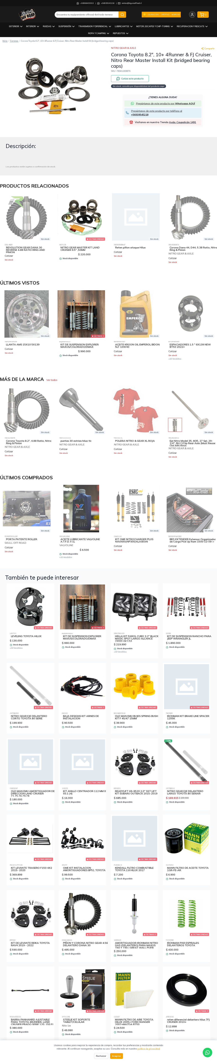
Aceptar (116, 1056)
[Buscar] (122, 14)
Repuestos (119, 33)
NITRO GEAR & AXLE (123, 47)
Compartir (209, 48)
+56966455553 (87, 3)
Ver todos (51, 380)
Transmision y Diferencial (93, 26)
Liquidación (153, 14)
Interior (31, 26)
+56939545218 (107, 3)
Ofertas (165, 14)
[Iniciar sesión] (192, 14)
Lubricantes (122, 26)
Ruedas (47, 26)
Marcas (176, 14)
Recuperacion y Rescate (190, 26)
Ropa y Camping (97, 33)
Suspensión (64, 26)
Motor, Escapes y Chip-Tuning (153, 26)
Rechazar (101, 1056)
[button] (54, 83)
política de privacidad (148, 1048)
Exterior (14, 26)
